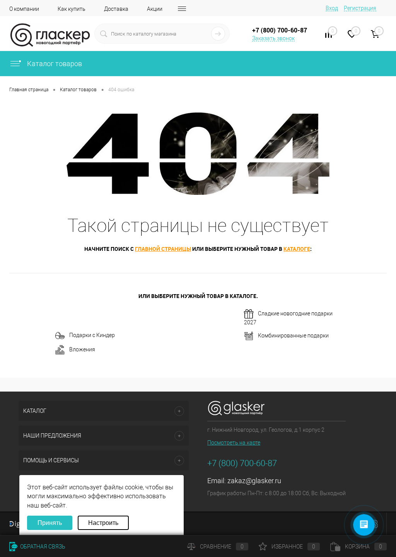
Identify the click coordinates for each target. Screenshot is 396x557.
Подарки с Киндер (92, 335)
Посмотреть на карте (233, 442)
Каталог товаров (54, 64)
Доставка (116, 9)
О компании (24, 9)
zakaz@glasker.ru (254, 481)
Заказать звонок (273, 38)
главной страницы (163, 248)
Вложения (82, 349)
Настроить (103, 523)
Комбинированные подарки (293, 335)
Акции (154, 9)
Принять (50, 523)
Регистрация (360, 8)
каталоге (296, 248)
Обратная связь (42, 546)
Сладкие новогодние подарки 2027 (288, 317)
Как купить (71, 9)
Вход (332, 8)
